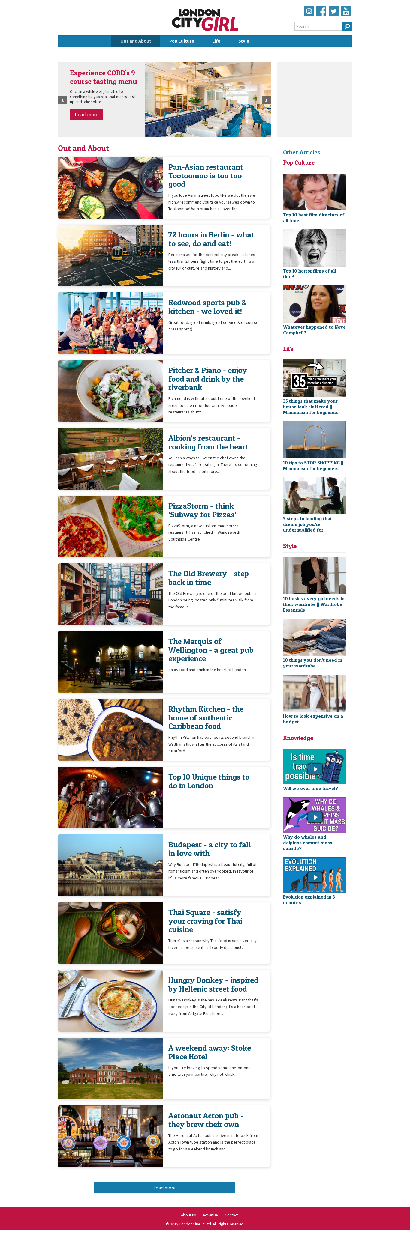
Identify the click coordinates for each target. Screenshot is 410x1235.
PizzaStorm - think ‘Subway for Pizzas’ (202, 510)
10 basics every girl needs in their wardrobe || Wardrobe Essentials (314, 604)
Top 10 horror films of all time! (309, 273)
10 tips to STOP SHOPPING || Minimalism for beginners (313, 465)
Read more (86, 114)
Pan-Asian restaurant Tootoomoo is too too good (205, 175)
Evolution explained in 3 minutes (309, 899)
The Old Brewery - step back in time (208, 577)
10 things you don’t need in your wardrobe (312, 663)
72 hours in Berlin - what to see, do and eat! (211, 239)
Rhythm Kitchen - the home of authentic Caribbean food (205, 717)
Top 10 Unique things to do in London (208, 781)
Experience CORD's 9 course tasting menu (103, 77)
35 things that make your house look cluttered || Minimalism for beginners (311, 406)
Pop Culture (181, 41)
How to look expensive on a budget (313, 719)
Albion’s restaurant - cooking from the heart (208, 442)
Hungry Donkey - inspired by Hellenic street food (213, 984)
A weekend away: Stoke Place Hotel (209, 1052)
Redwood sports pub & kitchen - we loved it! (207, 306)
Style (243, 41)
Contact (231, 1214)
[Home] (205, 30)
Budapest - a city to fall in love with (209, 849)
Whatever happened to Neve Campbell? (314, 330)
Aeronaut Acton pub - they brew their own (206, 1120)
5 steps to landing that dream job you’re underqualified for (307, 524)
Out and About (135, 41)
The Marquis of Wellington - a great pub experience (211, 650)
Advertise (210, 1214)
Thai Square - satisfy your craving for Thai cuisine (205, 921)
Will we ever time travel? (310, 788)
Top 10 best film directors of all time (313, 217)
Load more (164, 1187)
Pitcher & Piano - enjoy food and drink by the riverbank (207, 378)
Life (216, 41)
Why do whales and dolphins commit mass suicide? (307, 842)
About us (188, 1214)
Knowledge (132, 53)
